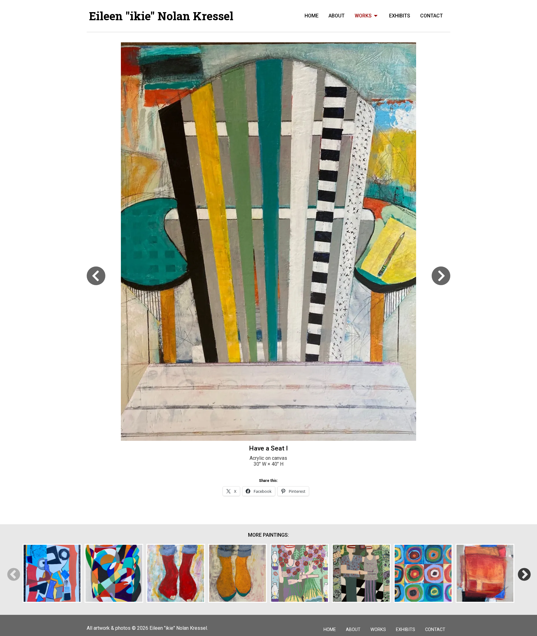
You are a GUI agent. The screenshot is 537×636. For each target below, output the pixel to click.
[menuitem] (312, 16)
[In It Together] (114, 573)
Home (312, 16)
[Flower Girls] (299, 573)
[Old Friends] (175, 573)
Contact (431, 16)
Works (363, 16)
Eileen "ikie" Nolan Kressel (161, 15)
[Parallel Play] (52, 573)
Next (524, 574)
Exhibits (399, 16)
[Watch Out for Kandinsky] (423, 573)
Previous (13, 574)
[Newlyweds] (361, 573)
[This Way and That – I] (485, 573)
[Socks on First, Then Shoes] (237, 573)
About (336, 16)
